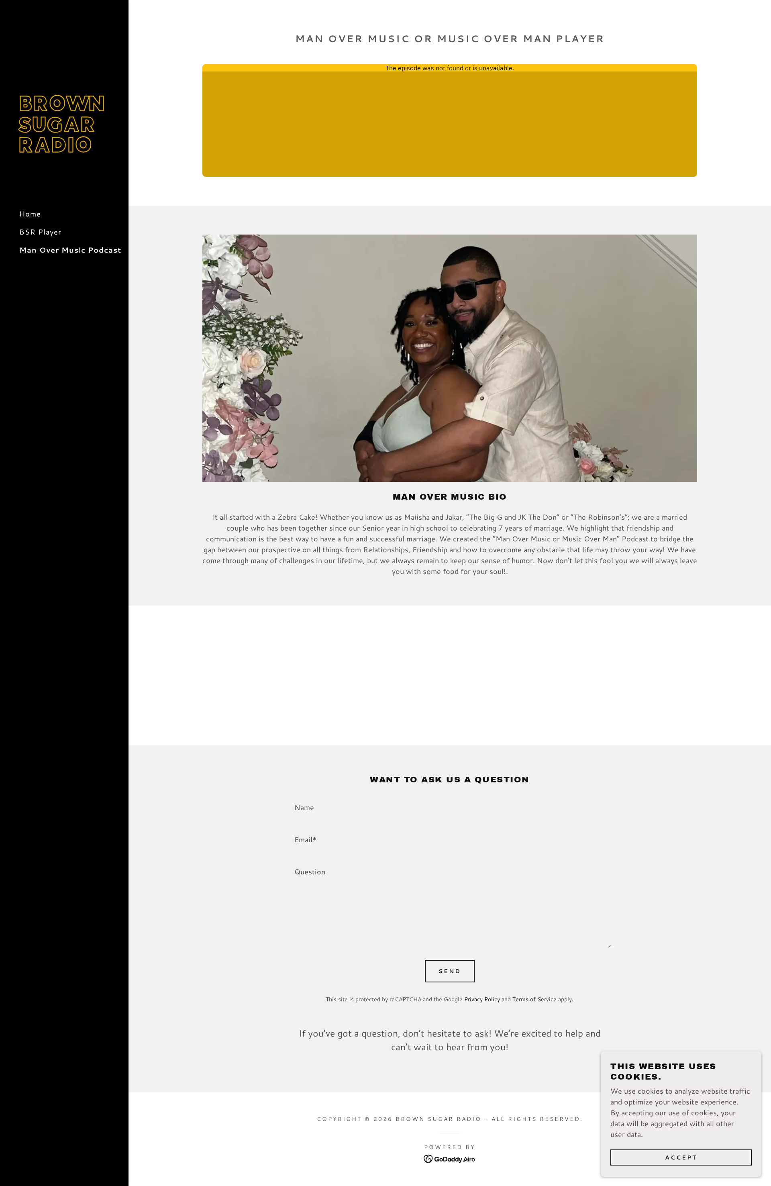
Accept (681, 1157)
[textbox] (449, 806)
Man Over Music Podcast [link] (70, 250)
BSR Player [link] (40, 232)
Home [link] (30, 213)
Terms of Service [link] (534, 999)
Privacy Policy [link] (482, 999)
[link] (64, 149)
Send (450, 971)
